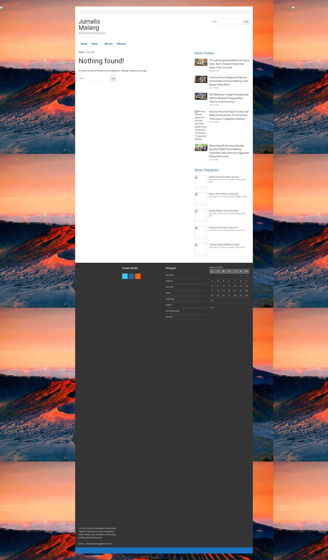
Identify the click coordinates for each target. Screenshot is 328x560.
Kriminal (169, 287)
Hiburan (121, 43)
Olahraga (170, 299)
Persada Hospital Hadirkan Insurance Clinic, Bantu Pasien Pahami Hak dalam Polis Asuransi (229, 64)
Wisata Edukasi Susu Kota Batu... (224, 211)
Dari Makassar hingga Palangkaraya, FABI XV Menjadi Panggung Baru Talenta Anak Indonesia (229, 98)
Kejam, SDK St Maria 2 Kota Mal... (224, 194)
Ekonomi (170, 275)
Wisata (108, 43)
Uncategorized (172, 311)
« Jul (211, 307)
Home (84, 43)
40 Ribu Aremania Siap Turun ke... (224, 177)
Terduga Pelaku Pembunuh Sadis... (225, 244)
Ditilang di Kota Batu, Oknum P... (224, 227)
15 (241, 286)
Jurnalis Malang (89, 24)
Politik (168, 305)
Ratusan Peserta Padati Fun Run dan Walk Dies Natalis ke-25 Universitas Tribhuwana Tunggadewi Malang (229, 115)
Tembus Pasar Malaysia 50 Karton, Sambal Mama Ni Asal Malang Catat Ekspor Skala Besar (228, 81)
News (95, 43)
